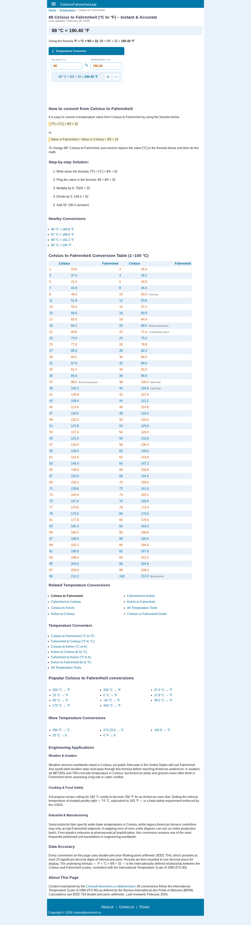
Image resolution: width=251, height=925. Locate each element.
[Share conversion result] (108, 76)
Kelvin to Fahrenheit (141, 601)
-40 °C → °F (111, 700)
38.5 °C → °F (163, 700)
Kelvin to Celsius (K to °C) (69, 652)
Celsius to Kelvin (63, 607)
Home (52, 10)
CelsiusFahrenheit (78, 4)
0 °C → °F (110, 695)
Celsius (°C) (58, 60)
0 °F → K (109, 735)
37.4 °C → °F (163, 690)
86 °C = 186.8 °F (62, 229)
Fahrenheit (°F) (100, 60)
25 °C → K (60, 735)
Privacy (144, 906)
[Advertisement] (164, 74)
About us (107, 906)
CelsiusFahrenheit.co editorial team (110, 886)
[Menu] (53, 4)
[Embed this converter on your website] (116, 76)
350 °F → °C (61, 730)
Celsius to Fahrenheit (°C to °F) (72, 636)
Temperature (67, 10)
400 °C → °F (112, 705)
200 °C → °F (61, 690)
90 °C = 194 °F (61, 245)
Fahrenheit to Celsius (66, 601)
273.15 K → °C (113, 730)
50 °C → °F (60, 700)
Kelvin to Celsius (63, 614)
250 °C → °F (112, 690)
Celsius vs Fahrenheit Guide (147, 614)
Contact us (126, 906)
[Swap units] (86, 65)
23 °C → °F (60, 695)
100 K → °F (162, 730)
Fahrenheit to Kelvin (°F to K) (71, 657)
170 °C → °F (61, 705)
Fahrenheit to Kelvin (141, 596)
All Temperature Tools (142, 607)
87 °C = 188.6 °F (62, 234)
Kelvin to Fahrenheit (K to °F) (71, 662)
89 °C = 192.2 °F (62, 239)
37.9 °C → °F (163, 695)
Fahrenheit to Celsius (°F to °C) (72, 641)
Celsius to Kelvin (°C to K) (69, 646)
